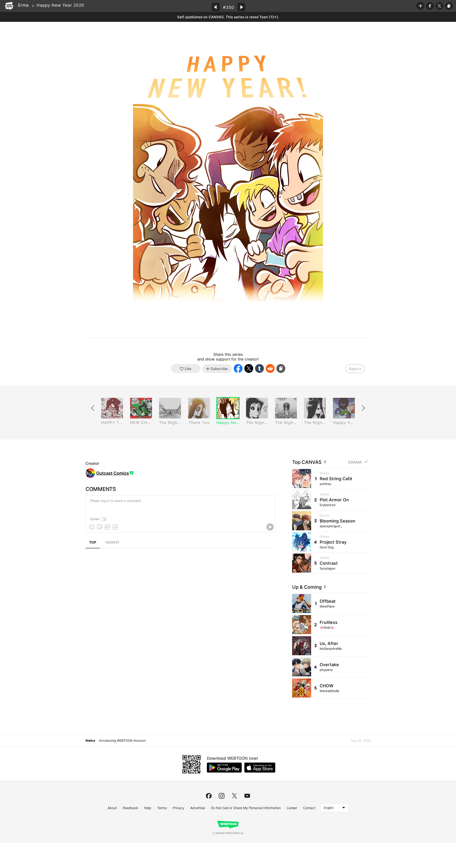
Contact (309, 808)
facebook (209, 796)
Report (355, 368)
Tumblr (259, 368)
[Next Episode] (241, 7)
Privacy (178, 808)
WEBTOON (9, 6)
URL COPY (449, 6)
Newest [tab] (112, 543)
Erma (23, 5)
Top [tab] (92, 543)
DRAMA (355, 462)
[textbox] (180, 504)
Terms (162, 808)
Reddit (270, 368)
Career (292, 808)
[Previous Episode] (215, 7)
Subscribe (420, 6)
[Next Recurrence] (363, 408)
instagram (222, 796)
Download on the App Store (259, 768)
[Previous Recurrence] (92, 408)
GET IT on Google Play (224, 768)
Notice (90, 740)
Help (147, 808)
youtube (247, 796)
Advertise (197, 808)
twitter (234, 796)
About (112, 808)
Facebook (430, 6)
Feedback (130, 808)
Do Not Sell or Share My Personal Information (246, 808)
